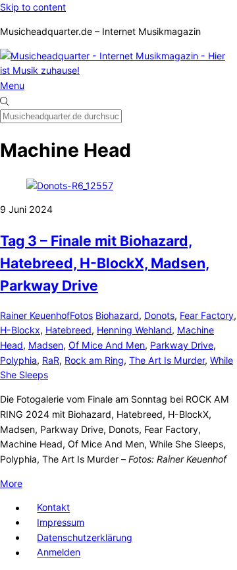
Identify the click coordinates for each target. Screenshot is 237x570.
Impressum (60, 522)
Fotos (81, 315)
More (11, 483)
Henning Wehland (134, 329)
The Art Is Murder (167, 360)
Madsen (45, 345)
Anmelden (58, 552)
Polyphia (18, 360)
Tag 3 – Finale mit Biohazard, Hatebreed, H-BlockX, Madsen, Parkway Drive (104, 263)
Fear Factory (207, 315)
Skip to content (33, 7)
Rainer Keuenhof (35, 315)
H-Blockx (20, 329)
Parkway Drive (181, 345)
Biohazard (117, 315)
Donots (159, 315)
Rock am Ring (94, 360)
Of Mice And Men (106, 345)
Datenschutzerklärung (84, 537)
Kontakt (53, 507)
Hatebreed (68, 329)
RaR (50, 360)
